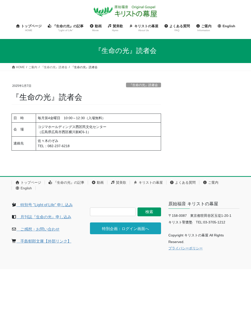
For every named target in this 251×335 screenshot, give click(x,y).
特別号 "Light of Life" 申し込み (44, 205)
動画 (100, 182)
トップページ (30, 182)
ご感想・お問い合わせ (38, 229)
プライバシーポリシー (185, 248)
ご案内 (212, 182)
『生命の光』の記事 (68, 182)
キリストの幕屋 (150, 182)
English (26, 188)
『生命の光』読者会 (143, 85)
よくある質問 (185, 182)
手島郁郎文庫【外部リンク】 (43, 241)
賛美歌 (120, 182)
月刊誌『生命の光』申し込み (43, 217)
